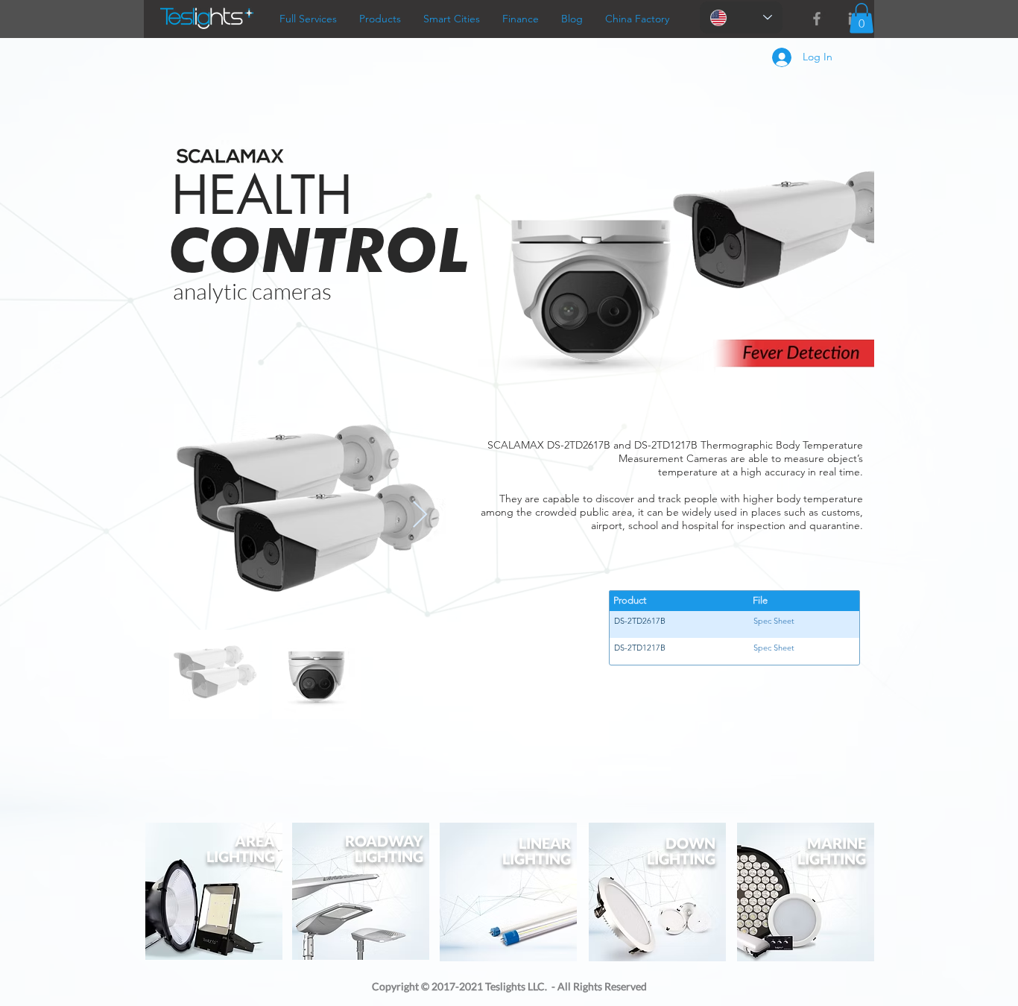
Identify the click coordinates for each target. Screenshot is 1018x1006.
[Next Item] (420, 515)
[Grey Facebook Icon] (817, 19)
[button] (861, 18)
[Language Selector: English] (741, 17)
